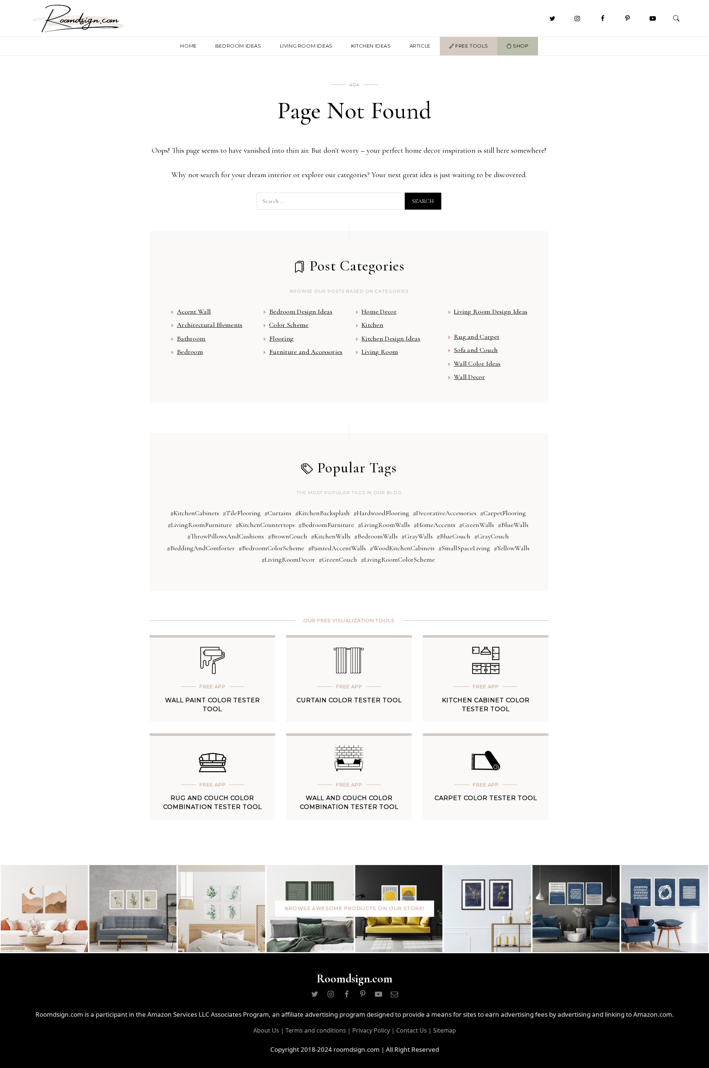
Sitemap (444, 1030)
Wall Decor (469, 377)
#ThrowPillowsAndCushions (225, 536)
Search (423, 201)
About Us (266, 1030)
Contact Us (411, 1030)
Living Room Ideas (306, 46)
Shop (520, 46)
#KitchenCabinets (194, 513)
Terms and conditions (315, 1030)
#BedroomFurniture (326, 525)
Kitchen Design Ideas (391, 338)
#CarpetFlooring (503, 513)
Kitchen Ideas (371, 46)
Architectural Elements (210, 325)
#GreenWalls (476, 525)
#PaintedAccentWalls (337, 548)
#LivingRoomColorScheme (398, 559)
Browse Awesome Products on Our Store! (355, 908)
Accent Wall (194, 311)
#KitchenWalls (330, 536)
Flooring (281, 338)
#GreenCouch (338, 559)
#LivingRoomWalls (384, 525)
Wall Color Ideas (477, 363)
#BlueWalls (513, 525)
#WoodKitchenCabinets (402, 548)
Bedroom (190, 352)
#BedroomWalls (376, 536)
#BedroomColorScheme (271, 548)
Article (420, 46)
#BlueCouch (453, 536)
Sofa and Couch (476, 350)
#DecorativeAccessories (444, 513)
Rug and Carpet (476, 337)
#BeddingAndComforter (201, 548)
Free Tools (471, 46)
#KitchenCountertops (265, 525)
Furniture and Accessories (306, 352)
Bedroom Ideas (238, 46)
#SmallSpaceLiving (464, 548)
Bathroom (191, 338)
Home (188, 46)
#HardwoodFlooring (381, 513)
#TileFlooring (242, 513)
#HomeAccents (434, 525)
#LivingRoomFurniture (200, 525)
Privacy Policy (371, 1030)
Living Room (380, 352)
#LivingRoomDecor (288, 559)
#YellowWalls (512, 548)
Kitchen (372, 325)
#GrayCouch (491, 536)
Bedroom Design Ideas (300, 311)
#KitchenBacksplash (322, 513)
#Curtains (277, 513)
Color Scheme (289, 325)
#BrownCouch (287, 536)
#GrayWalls (417, 536)
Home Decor (379, 311)
